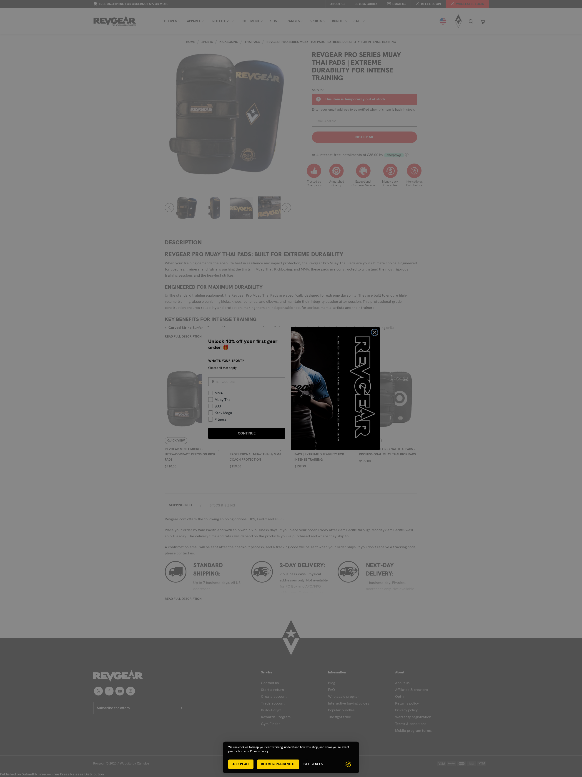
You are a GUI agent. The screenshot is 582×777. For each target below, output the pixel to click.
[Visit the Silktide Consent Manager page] (348, 764)
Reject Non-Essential (278, 764)
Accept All (240, 764)
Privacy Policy (259, 751)
